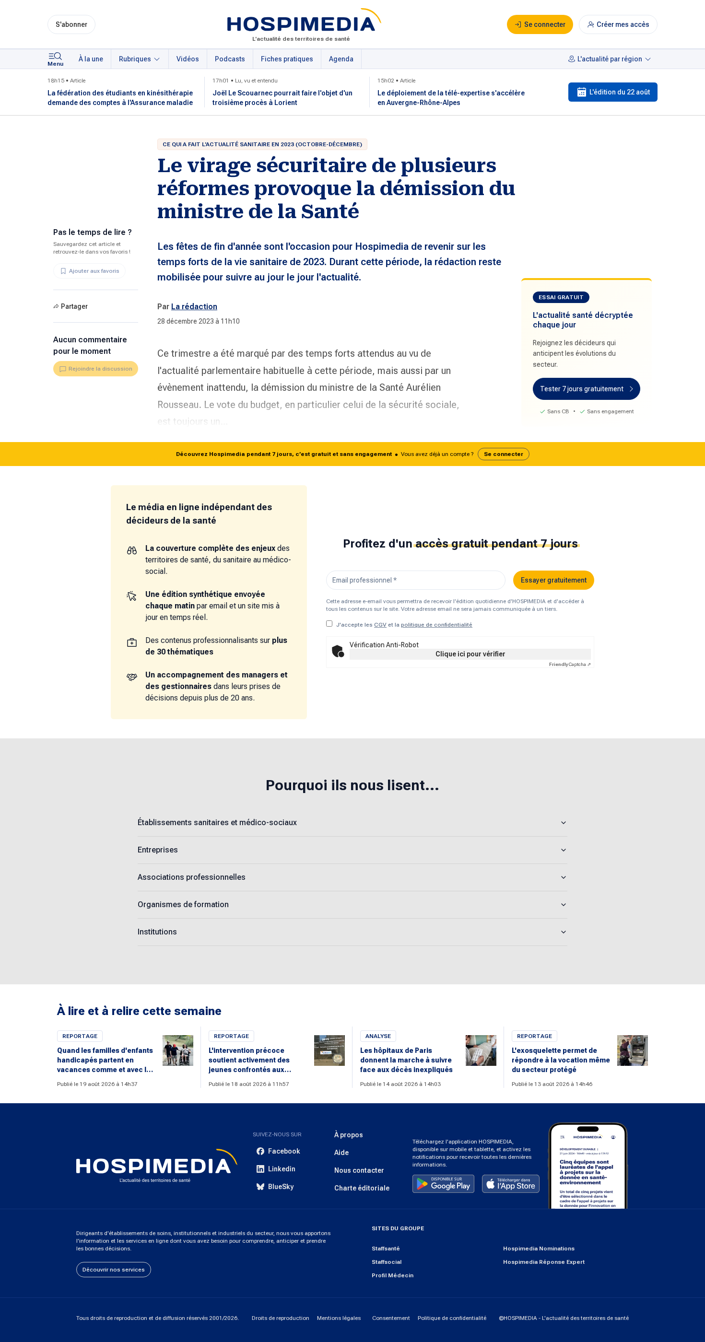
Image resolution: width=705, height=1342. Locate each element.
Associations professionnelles (192, 877)
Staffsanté (386, 1248)
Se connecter (503, 454)
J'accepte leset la (404, 624)
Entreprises (158, 849)
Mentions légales (339, 1318)
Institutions (157, 931)
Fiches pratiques (287, 59)
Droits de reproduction (280, 1318)
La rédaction (194, 306)
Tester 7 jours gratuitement (581, 389)
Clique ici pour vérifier (470, 654)
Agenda (341, 59)
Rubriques (135, 59)
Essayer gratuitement (554, 580)
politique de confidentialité (436, 624)
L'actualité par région (609, 59)
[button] (352, 454)
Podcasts (230, 59)
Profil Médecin (392, 1275)
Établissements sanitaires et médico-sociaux (217, 822)
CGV (380, 624)
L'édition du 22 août (619, 92)
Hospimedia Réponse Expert (544, 1262)
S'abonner (71, 24)
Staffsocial (386, 1262)
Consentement (391, 1318)
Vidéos (187, 59)
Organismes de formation (183, 904)
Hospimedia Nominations (539, 1248)
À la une (91, 59)
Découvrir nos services (113, 1269)
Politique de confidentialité (452, 1318)
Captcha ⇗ (570, 664)
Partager (74, 306)
